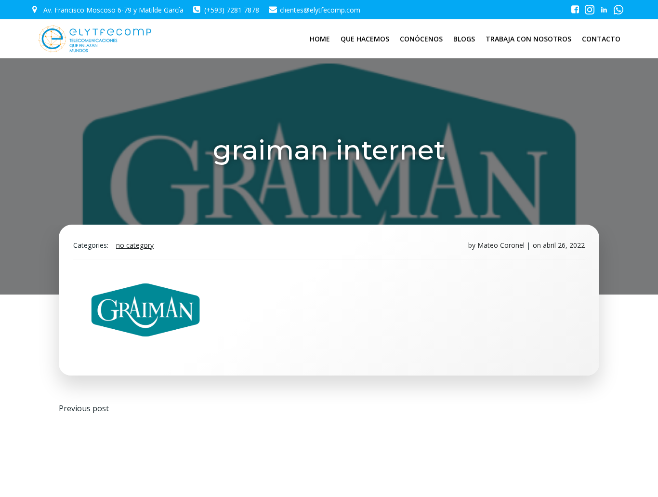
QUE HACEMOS (365, 38)
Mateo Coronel (501, 245)
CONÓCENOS (421, 38)
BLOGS (464, 38)
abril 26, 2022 (564, 245)
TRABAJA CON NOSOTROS (528, 38)
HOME (320, 38)
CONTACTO (601, 38)
